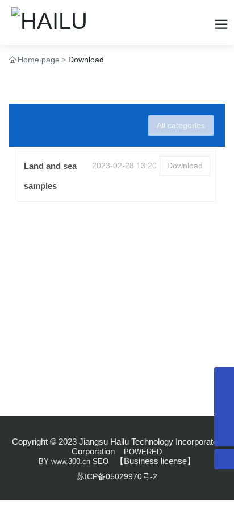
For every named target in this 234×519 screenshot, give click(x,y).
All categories (181, 125)
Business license (155, 461)
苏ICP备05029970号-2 (117, 476)
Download (185, 165)
